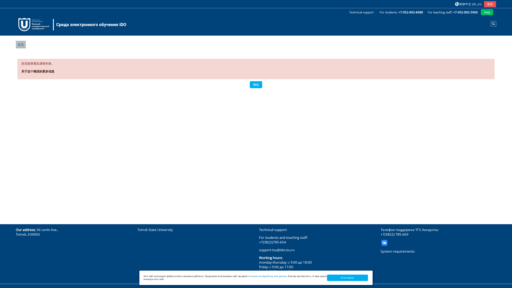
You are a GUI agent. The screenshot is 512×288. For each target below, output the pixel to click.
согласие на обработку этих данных (267, 276)
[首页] (70, 25)
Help (487, 12)
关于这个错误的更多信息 (37, 71)
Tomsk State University (155, 229)
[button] (468, 4)
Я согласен (347, 277)
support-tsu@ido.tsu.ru (277, 250)
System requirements (398, 251)
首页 (21, 45)
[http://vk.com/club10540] (384, 242)
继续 (256, 85)
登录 (490, 4)
